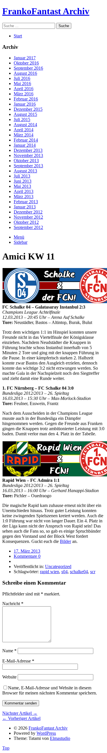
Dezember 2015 (28, 109)
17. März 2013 (27, 551)
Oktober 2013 (26, 160)
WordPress (46, 733)
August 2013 (25, 170)
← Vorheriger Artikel (21, 718)
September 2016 (28, 68)
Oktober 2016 (26, 63)
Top (5, 748)
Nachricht (12, 603)
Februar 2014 (26, 140)
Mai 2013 (22, 186)
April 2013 (23, 191)
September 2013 (28, 165)
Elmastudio (60, 738)
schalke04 (79, 571)
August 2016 (25, 73)
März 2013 (23, 196)
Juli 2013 (22, 176)
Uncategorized (58, 566)
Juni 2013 (22, 181)
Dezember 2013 (28, 150)
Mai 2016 (22, 83)
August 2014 (25, 124)
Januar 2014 (25, 145)
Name (9, 650)
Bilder (65, 541)
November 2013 (28, 155)
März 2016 (23, 93)
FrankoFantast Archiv (45, 11)
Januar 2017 (25, 57)
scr (92, 571)
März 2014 (23, 134)
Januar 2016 (25, 104)
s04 (64, 571)
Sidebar (20, 242)
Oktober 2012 (26, 222)
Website (9, 677)
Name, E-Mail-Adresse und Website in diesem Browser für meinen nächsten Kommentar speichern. (49, 690)
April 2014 (23, 129)
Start (18, 35)
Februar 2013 (26, 201)
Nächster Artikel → (19, 713)
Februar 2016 (26, 98)
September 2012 (28, 227)
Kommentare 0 (27, 556)
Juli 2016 (22, 78)
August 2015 (25, 114)
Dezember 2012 (28, 212)
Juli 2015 (22, 119)
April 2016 (23, 88)
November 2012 (28, 217)
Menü (19, 237)
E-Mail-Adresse (18, 661)
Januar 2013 (25, 206)
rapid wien (49, 571)
